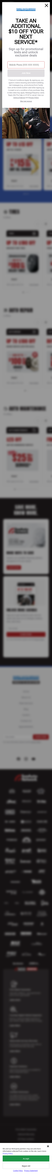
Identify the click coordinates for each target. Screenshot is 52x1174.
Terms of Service (19, 98)
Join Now (26, 73)
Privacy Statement (31, 1170)
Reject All (26, 1166)
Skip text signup (26, 101)
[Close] (46, 5)
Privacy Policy (34, 98)
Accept (26, 1158)
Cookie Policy (18, 1170)
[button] (48, 1146)
